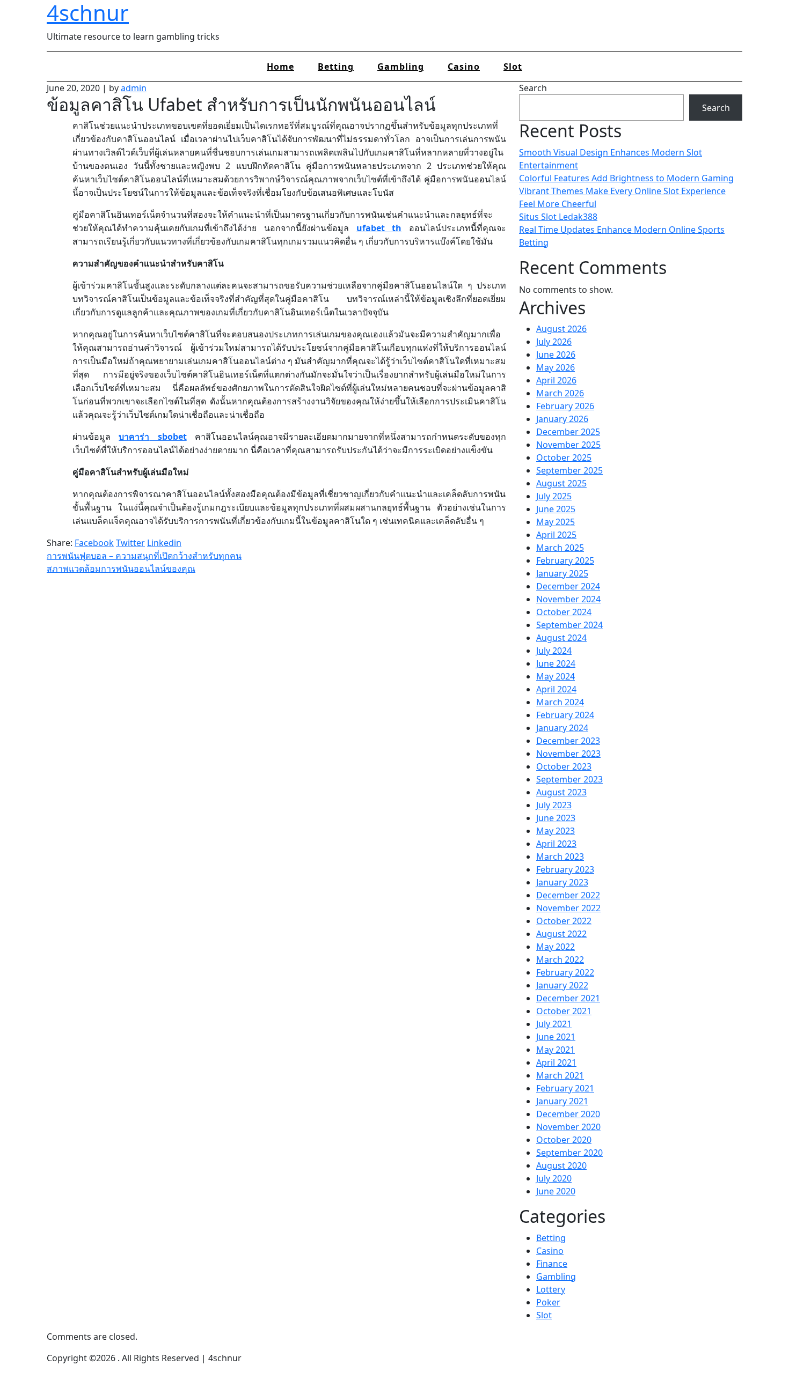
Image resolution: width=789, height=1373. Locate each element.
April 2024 (556, 689)
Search (533, 88)
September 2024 (569, 625)
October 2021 (563, 1011)
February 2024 (565, 715)
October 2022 (563, 921)
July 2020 (554, 1178)
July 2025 (554, 496)
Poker (548, 1302)
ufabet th (379, 228)
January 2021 (562, 1101)
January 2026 (562, 419)
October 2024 (563, 612)
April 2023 (556, 844)
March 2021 (560, 1075)
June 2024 (555, 663)
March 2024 (560, 702)
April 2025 (556, 535)
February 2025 (565, 560)
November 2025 (568, 445)
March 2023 (560, 856)
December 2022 (568, 895)
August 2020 (561, 1165)
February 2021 (565, 1088)
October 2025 (563, 457)
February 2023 (565, 869)
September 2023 (569, 779)
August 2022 (561, 934)
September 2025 (569, 470)
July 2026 (554, 342)
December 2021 (568, 998)
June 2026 (555, 354)
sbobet (152, 436)
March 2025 (560, 547)
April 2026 (556, 380)
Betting (336, 66)
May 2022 (555, 947)
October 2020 (563, 1140)
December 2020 (568, 1114)
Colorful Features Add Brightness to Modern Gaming (626, 178)
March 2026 (560, 393)
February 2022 (565, 972)
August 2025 (561, 483)
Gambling (400, 66)
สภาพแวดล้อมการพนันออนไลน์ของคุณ (121, 568)
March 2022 (560, 959)
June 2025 (555, 509)
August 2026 (561, 329)
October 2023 (563, 766)
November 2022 (568, 908)
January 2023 (562, 882)
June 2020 (555, 1191)
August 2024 (561, 638)
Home (280, 66)
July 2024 (554, 650)
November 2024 (568, 599)
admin (134, 88)
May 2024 (555, 676)
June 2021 (555, 1037)
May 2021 (555, 1049)
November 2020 (568, 1127)
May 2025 (555, 522)
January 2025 (562, 573)
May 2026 (555, 367)
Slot (512, 66)
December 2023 (568, 741)
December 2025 (568, 432)
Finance (551, 1263)
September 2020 (569, 1152)
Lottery (550, 1289)
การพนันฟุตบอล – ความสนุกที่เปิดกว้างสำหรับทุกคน (144, 556)
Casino (464, 66)
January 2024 (562, 728)
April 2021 (556, 1062)
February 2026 (565, 406)
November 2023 (568, 753)
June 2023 (555, 818)
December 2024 (568, 586)
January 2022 (562, 985)
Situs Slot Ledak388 (558, 217)
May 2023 (555, 831)
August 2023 (561, 792)
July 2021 (554, 1024)
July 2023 (554, 805)
